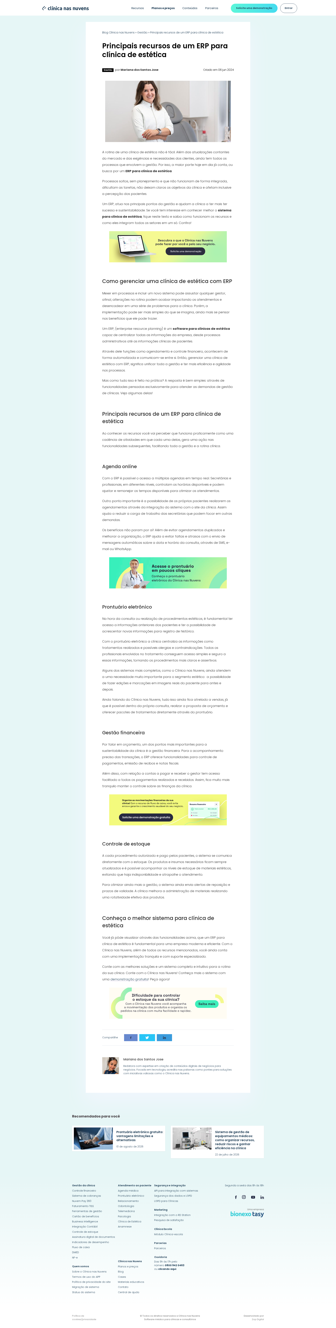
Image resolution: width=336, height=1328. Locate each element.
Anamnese (125, 1226)
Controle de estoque (85, 1232)
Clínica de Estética (129, 1221)
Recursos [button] (137, 8)
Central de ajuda (128, 1292)
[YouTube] (253, 1197)
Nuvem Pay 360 (81, 1201)
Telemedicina (126, 1211)
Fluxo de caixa (81, 1247)
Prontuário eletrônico (131, 1196)
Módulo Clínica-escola (168, 1234)
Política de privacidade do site (91, 1282)
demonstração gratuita (129, 979)
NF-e (75, 1257)
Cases (122, 1277)
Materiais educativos (131, 1282)
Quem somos (80, 1266)
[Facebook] (236, 1197)
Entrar (289, 8)
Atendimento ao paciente (134, 1185)
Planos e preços (128, 1266)
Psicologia (124, 1216)
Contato (123, 1287)
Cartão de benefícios (85, 1216)
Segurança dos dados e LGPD (173, 1196)
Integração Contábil (84, 1226)
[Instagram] (244, 1197)
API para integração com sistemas (176, 1190)
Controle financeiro (84, 1190)
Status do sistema (83, 1292)
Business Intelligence (85, 1221)
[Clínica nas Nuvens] (64, 8)
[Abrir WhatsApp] (327, 1319)
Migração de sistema (85, 1287)
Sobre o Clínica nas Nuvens (89, 1271)
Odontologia (126, 1206)
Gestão (142, 32)
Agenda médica (128, 1190)
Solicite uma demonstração (254, 8)
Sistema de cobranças (86, 1196)
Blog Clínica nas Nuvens (118, 32)
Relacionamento (128, 1201)
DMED (75, 1252)
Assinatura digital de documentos (93, 1237)
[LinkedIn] (262, 1197)
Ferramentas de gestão (87, 1211)
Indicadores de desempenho (90, 1242)
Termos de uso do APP (86, 1277)
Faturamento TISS (83, 1206)
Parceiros (211, 8)
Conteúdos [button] (189, 8)
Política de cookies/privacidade (84, 1317)
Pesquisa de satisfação (169, 1220)
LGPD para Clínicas (166, 1201)
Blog (121, 1271)
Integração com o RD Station (172, 1215)
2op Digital (258, 1319)
